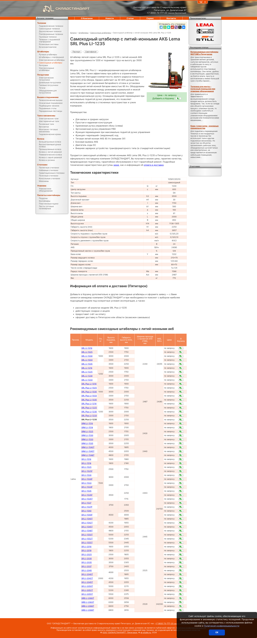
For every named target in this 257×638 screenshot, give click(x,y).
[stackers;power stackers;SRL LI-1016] (181, 348)
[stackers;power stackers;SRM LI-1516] (181, 423)
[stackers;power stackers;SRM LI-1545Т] (181, 451)
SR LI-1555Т (87, 542)
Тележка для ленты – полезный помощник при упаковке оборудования (202, 88)
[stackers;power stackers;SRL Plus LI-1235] (178, 98)
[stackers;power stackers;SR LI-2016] (181, 546)
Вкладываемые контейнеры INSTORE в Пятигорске (204, 53)
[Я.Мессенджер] (168, 27)
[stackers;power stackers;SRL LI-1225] (181, 372)
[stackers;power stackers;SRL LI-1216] (181, 368)
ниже (116, 165)
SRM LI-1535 (87, 443)
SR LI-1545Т (87, 527)
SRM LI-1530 (87, 435)
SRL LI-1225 (86, 372)
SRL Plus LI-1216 (89, 403)
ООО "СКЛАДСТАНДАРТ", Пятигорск (120, 632)
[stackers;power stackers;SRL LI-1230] (181, 376)
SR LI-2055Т (87, 594)
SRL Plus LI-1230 (89, 411)
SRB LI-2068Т (87, 610)
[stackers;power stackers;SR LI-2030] (181, 558)
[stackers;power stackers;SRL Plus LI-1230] (181, 411)
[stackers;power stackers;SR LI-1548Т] (181, 530)
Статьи (130, 18)
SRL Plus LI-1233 (89, 415)
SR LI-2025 (86, 554)
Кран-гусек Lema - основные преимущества (204, 127)
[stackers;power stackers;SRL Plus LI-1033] (181, 395)
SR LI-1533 (86, 483)
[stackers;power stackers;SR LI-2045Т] (181, 582)
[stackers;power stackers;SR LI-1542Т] (181, 522)
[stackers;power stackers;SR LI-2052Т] (181, 590)
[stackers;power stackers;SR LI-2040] (181, 570)
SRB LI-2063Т (87, 602)
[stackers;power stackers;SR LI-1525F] (181, 471)
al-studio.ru (146, 632)
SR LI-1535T (87, 499)
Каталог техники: (45, 18)
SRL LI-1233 (86, 380)
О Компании (87, 18)
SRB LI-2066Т (87, 606)
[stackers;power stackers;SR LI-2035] (181, 562)
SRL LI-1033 (86, 360)
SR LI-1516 (86, 459)
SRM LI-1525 (87, 431)
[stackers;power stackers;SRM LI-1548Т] (181, 455)
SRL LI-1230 (86, 376)
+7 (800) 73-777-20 (172, 623)
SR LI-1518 (86, 463)
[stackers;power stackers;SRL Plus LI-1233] (181, 415)
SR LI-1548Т (87, 530)
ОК (216, 632)
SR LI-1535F (86, 495)
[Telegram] (161, 27)
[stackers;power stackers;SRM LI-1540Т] (181, 447)
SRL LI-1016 (86, 348)
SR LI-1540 (86, 511)
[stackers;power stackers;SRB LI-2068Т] (181, 610)
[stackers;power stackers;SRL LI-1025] (181, 352)
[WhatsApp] (165, 27)
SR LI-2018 (86, 550)
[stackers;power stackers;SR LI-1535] (181, 491)
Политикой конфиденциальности (221, 625)
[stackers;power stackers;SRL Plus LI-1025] (181, 387)
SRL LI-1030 (86, 356)
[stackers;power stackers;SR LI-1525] (181, 467)
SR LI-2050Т (87, 586)
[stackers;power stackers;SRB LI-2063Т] (181, 602)
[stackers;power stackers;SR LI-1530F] (181, 479)
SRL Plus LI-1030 (89, 391)
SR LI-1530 (86, 475)
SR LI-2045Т (87, 582)
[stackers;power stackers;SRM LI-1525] (181, 431)
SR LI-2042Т (87, 578)
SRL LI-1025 (86, 352)
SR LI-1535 (86, 491)
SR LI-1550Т (87, 534)
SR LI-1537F (86, 507)
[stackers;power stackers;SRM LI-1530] (181, 435)
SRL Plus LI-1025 (89, 388)
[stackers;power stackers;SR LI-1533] (181, 483)
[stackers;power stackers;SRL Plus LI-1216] (181, 403)
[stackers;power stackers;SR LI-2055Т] (181, 594)
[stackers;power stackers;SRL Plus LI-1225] (181, 407)
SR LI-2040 (86, 570)
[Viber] (176, 27)
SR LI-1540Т (87, 519)
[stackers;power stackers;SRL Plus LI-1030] (181, 391)
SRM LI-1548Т (87, 455)
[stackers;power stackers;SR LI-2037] (181, 566)
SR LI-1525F (86, 471)
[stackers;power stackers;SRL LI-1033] (181, 360)
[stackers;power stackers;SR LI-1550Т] (181, 534)
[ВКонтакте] (183, 27)
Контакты (171, 18)
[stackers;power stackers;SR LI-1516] (181, 459)
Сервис (150, 18)
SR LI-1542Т (87, 523)
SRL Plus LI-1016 (89, 384)
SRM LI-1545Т (87, 451)
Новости (109, 18)
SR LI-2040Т (87, 574)
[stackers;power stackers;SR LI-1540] (181, 510)
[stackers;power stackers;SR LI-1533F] (181, 487)
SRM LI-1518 (87, 427)
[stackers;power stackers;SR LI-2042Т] (181, 578)
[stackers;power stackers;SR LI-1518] (181, 463)
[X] (180, 27)
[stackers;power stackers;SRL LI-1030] (181, 356)
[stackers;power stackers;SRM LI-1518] (181, 427)
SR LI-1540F (86, 515)
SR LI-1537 (86, 503)
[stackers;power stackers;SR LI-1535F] (181, 495)
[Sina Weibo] (172, 27)
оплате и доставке (154, 165)
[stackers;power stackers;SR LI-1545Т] (181, 526)
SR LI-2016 (86, 546)
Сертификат (91, 52)
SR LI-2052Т (87, 590)
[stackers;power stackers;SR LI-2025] (181, 554)
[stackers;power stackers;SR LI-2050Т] (181, 586)
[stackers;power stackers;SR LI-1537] (181, 503)
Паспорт (76, 52)
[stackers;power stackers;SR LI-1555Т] (181, 542)
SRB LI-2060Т (87, 598)
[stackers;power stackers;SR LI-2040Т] (181, 574)
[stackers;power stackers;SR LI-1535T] (181, 499)
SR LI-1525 (86, 467)
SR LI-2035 (86, 562)
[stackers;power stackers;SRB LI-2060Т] (181, 598)
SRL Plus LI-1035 (89, 400)
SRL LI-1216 (86, 368)
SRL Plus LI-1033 (89, 396)
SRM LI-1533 (87, 439)
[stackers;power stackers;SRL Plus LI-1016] (181, 383)
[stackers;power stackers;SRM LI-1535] (181, 443)
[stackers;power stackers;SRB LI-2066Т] (181, 606)
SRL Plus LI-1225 (89, 407)
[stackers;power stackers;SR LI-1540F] (181, 515)
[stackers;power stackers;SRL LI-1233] (181, 379)
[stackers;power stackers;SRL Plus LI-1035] (181, 399)
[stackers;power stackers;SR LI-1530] (181, 475)
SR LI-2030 (86, 558)
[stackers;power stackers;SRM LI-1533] (181, 439)
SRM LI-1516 (87, 423)
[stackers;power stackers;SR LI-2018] (181, 550)
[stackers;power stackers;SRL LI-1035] (181, 364)
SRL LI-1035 (86, 364)
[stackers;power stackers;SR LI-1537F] (181, 506)
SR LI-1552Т (87, 538)
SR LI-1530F (86, 479)
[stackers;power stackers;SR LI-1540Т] (181, 518)
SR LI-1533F (86, 487)
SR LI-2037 (86, 566)
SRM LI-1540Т (87, 447)
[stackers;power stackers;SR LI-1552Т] (181, 538)
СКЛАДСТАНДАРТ (72, 9)
